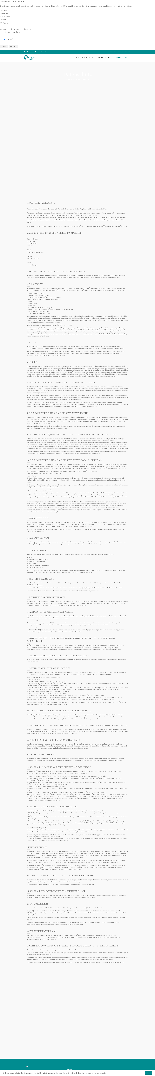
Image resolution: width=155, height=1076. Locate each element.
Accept (149, 1073)
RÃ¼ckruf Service (122, 57)
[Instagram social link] (103, 52)
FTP (6, 36)
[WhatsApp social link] (105, 52)
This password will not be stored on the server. (15, 26)
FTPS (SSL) (9, 39)
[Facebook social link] (100, 52)
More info (140, 1073)
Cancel (4, 46)
